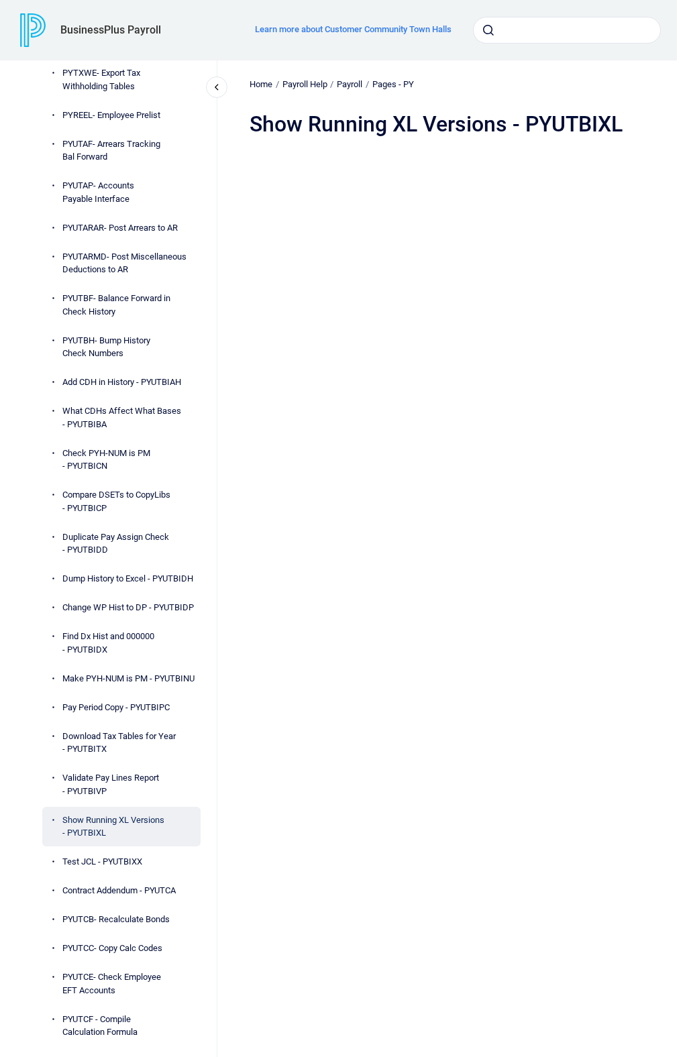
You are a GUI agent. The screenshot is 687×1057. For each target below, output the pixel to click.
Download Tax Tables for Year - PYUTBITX (119, 743)
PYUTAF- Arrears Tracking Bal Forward (111, 150)
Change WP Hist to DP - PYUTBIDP (128, 607)
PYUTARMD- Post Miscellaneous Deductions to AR (124, 263)
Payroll (349, 84)
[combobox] (567, 30)
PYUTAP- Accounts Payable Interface (98, 192)
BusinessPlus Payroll (110, 29)
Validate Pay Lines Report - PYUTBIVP (110, 784)
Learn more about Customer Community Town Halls (353, 29)
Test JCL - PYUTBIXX (102, 861)
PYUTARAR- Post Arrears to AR (120, 228)
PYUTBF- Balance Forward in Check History (116, 305)
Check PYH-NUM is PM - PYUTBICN (106, 459)
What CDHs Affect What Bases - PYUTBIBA (121, 417)
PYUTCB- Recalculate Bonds (116, 919)
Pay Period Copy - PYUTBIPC (116, 707)
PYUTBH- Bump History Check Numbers (106, 347)
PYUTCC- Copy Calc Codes (112, 948)
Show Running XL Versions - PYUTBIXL (113, 826)
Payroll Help (304, 84)
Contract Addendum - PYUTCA (119, 890)
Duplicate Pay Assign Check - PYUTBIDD (115, 543)
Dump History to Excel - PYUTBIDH (127, 578)
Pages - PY (393, 84)
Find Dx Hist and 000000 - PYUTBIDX (108, 643)
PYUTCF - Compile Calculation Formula (100, 1026)
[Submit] (488, 30)
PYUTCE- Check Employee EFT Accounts (111, 983)
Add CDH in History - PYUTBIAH (121, 382)
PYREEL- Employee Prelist (111, 115)
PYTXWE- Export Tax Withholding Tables (101, 79)
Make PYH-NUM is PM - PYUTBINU (128, 678)
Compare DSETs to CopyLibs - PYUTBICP (116, 501)
